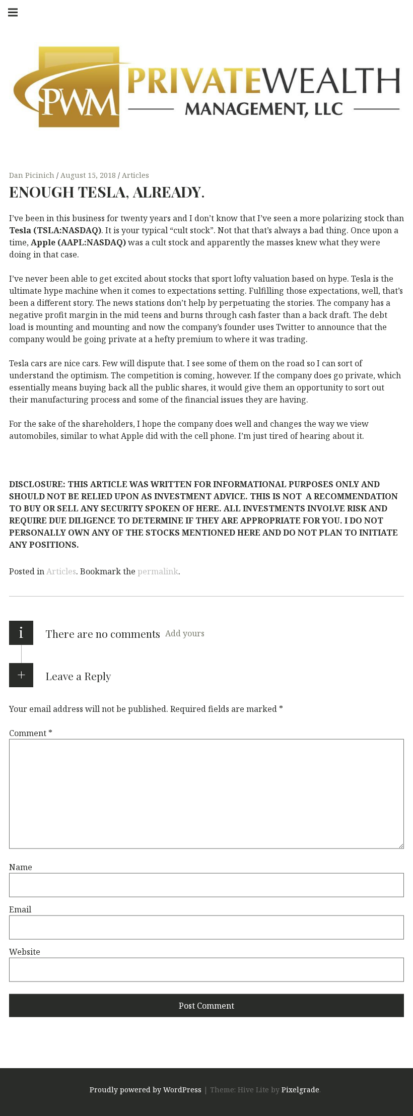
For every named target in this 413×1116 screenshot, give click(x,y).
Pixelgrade (300, 1090)
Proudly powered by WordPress (145, 1090)
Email (20, 909)
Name (20, 867)
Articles (135, 175)
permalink (157, 571)
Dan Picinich (32, 175)
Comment (30, 733)
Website (24, 951)
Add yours (184, 633)
